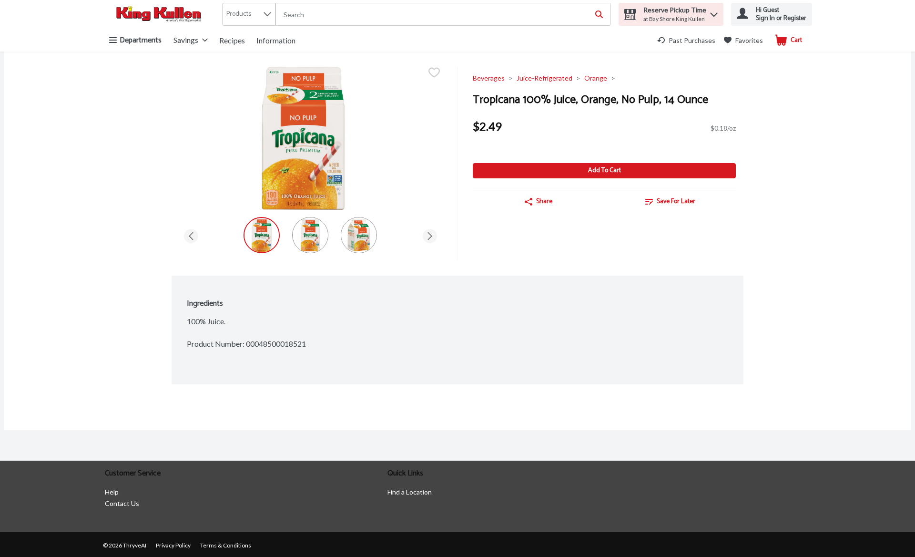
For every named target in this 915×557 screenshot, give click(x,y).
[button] (714, 12)
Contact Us (122, 503)
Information (275, 40)
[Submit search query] (599, 14)
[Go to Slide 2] (310, 235)
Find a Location (409, 492)
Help (112, 492)
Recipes (232, 40)
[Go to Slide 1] (261, 235)
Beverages (489, 78)
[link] (686, 40)
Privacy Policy (173, 545)
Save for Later (676, 201)
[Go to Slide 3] (359, 235)
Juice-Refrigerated (544, 78)
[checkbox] (434, 73)
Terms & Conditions (225, 545)
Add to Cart (604, 170)
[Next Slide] (430, 234)
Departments (141, 40)
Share (544, 201)
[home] (160, 14)
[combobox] (443, 14)
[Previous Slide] (191, 234)
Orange (595, 78)
